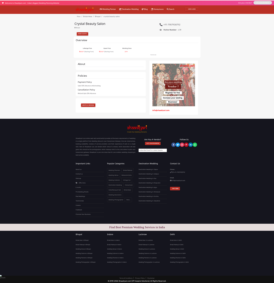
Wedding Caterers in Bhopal (84, 253)
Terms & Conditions (126, 278)
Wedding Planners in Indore (115, 258)
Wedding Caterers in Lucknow (148, 253)
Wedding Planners (114, 170)
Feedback (79, 210)
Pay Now (175, 188)
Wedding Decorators (115, 195)
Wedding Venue (113, 175)
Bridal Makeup (127, 170)
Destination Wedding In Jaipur (148, 169)
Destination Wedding (130, 9)
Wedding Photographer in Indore (117, 262)
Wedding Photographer (116, 200)
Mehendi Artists (126, 175)
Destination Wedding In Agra (148, 187)
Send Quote (82, 33)
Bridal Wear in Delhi (176, 240)
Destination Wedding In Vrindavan (149, 192)
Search (171, 9)
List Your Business (262, 2)
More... (128, 200)
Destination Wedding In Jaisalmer (149, 201)
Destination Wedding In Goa (147, 178)
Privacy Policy (140, 278)
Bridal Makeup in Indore (114, 244)
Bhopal (98, 16)
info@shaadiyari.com (178, 180)
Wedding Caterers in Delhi (178, 253)
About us (79, 169)
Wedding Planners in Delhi (178, 258)
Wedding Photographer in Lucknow (149, 262)
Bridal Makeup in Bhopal (83, 244)
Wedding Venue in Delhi (177, 249)
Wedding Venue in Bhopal (83, 249)
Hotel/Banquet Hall (115, 190)
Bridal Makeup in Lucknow (146, 244)
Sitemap (78, 178)
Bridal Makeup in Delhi (176, 244)
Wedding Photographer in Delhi (179, 262)
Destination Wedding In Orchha (149, 196)
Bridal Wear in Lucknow (146, 240)
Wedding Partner (109, 9)
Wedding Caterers (114, 180)
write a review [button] (88, 105)
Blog (146, 9)
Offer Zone (82, 183)
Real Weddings (80, 196)
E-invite (78, 187)
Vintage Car (127, 180)
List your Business (152, 143)
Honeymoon (158, 9)
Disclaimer (151, 278)
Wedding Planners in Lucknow (148, 258)
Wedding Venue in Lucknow (147, 249)
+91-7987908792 (179, 172)
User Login (192, 9)
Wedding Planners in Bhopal (84, 258)
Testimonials (80, 201)
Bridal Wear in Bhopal (82, 240)
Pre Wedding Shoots (82, 192)
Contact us (79, 174)
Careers (78, 205)
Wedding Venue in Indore (114, 249)
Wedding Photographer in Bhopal (85, 262)
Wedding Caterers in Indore (115, 253)
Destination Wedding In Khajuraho (149, 183)
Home (79, 16)
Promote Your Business (83, 214)
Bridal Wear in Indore (113, 240)
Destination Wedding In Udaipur (149, 174)
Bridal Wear (87, 16)
